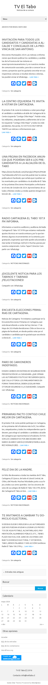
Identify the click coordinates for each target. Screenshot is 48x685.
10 (26, 611)
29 (14, 621)
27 (2, 621)
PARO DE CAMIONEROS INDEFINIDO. (16, 363)
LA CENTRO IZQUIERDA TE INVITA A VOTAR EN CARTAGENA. (23, 103)
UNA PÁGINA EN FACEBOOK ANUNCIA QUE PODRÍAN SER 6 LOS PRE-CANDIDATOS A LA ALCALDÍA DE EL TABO (24, 161)
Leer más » (34, 77)
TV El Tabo (25, 6)
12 (40, 611)
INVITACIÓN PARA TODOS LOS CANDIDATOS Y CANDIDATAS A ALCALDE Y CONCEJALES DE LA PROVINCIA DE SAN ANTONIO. (23, 44)
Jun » (41, 624)
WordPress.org (7, 650)
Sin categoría (16, 91)
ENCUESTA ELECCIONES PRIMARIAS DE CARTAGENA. (22, 311)
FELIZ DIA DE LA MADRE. (17, 469)
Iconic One (11, 683)
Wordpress (36, 683)
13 (2, 614)
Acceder (4, 637)
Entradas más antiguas (13, 572)
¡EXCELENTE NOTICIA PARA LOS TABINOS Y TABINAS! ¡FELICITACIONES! (22, 276)
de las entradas (9, 641)
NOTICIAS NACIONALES (20, 263)
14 (8, 614)
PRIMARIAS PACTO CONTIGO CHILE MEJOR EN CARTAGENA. (24, 416)
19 (40, 614)
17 (26, 614)
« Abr (3, 624)
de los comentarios (10, 646)
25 (33, 618)
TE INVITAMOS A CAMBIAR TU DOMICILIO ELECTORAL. (23, 517)
